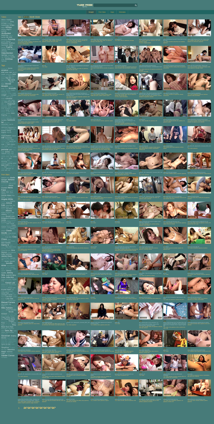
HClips (12, 25)
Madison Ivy (4, 300)
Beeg (12, 21)
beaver (25, 351)
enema (83, 147)
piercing (10, 147)
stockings (4, 161)
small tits (28, 69)
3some (10, 68)
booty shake (129, 250)
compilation (4, 93)
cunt (9, 100)
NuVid (3, 37)
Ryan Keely (4, 328)
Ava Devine (10, 214)
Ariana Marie (5, 207)
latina (10, 129)
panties (11, 146)
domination (4, 105)
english (14, 107)
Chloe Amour (12, 233)
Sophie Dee (4, 342)
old (6, 144)
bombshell (50, 222)
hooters (19, 402)
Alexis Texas (10, 190)
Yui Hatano (4, 357)
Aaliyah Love (5, 177)
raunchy (120, 198)
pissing (14, 147)
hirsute (25, 95)
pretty (14, 149)
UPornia (4, 51)
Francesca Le (10, 248)
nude (2, 144)
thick (57, 41)
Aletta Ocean (12, 183)
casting (3, 90)
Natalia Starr (4, 312)
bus (125, 66)
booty (2, 88)
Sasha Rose (4, 334)
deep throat (8, 102)
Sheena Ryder (12, 339)
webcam (8, 168)
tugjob (130, 275)
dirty (5, 104)
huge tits (11, 124)
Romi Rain (9, 327)
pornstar (5, 149)
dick (14, 102)
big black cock (51, 323)
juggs (32, 402)
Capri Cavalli (10, 223)
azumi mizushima (124, 96)
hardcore (11, 120)
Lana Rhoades (9, 291)
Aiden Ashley (12, 182)
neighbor (122, 124)
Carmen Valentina (6, 225)
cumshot (8, 98)
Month (32, 17)
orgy (2, 146)
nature (3, 142)
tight (11, 165)
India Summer (6, 254)
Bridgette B (5, 218)
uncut (127, 174)
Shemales (122, 12)
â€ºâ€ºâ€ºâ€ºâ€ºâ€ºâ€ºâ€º (40, 407)
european (7, 108)
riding (8, 153)
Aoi (14, 205)
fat (6, 111)
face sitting (78, 400)
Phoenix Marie (9, 319)
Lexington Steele (6, 295)
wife (6, 170)
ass (10, 72)
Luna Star (9, 299)
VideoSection (7, 53)
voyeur (108, 95)
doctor (124, 351)
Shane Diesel (10, 338)
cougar (10, 93)
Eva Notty (3, 248)
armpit (167, 147)
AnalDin (9, 20)
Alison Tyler (5, 192)
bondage (11, 86)
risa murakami (26, 150)
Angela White (7, 199)
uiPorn (13, 49)
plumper (152, 96)
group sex (9, 118)
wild (9, 170)
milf (2, 138)
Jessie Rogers (8, 269)
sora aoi (49, 300)
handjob (4, 120)
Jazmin (3, 263)
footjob (30, 197)
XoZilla (12, 57)
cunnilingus (4, 100)
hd (2, 122)
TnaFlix (9, 47)
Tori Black (12, 347)
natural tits (12, 141)
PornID (3, 41)
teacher (189, 224)
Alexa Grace (4, 185)
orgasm (12, 144)
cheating (8, 90)
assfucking (9, 74)
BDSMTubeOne (5, 21)
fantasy (3, 111)
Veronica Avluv (9, 353)
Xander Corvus (7, 355)
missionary (8, 138)
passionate (4, 147)
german (9, 116)
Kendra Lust (4, 286)
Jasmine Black (5, 258)
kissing (6, 129)
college (8, 91)
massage (3, 134)
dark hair (58, 400)
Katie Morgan (8, 281)
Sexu (11, 45)
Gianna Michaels (5, 250)
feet (9, 111)
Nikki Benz (10, 314)
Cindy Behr (8, 237)
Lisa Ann (9, 297)
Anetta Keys (9, 197)
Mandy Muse (11, 300)
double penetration (6, 106)
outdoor (6, 146)
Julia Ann (10, 277)
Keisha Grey (4, 284)
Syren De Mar (6, 344)
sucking (9, 163)
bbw (9, 76)
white (2, 170)
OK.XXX (9, 37)
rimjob (201, 68)
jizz (15, 127)
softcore (6, 158)
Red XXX (8, 323)
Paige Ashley (5, 317)
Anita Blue (9, 205)
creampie (13, 95)
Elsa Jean (9, 247)
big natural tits (5, 82)
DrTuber (4, 23)
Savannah (5, 336)
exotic (104, 40)
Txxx (8, 49)
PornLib (8, 41)
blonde (8, 84)
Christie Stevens (5, 235)
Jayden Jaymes (9, 261)
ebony (9, 107)
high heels (7, 122)
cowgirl (3, 95)
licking (9, 130)
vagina (111, 120)
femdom (8, 113)
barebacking (4, 76)
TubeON (3, 49)
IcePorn (3, 31)
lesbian (3, 130)
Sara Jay (9, 330)
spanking (3, 160)
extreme (59, 376)
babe (14, 74)
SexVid (3, 47)
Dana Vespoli (11, 241)
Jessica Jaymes (5, 267)
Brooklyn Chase (6, 222)
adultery (22, 94)
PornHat (11, 39)
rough (12, 153)
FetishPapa (5, 25)
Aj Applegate (4, 183)
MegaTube (4, 35)
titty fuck (31, 42)
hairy (14, 118)
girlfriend (3, 118)
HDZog (3, 29)
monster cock (4, 141)
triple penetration (126, 68)
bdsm (13, 76)
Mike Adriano (7, 308)
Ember (14, 247)
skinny (8, 156)
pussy (7, 152)
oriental (48, 41)
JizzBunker (6, 33)
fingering (4, 115)
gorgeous (179, 400)
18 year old (4, 68)
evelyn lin (25, 250)
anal (2, 72)
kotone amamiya (26, 200)
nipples (12, 142)
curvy (13, 100)
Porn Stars (102, 12)
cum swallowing (148, 298)
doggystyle (11, 104)
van (167, 328)
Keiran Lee (10, 283)
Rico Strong (8, 325)
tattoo (14, 163)
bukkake (171, 173)
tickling (165, 148)
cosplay (37, 122)
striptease (4, 163)
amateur (4, 70)
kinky (2, 129)
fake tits (12, 110)
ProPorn (12, 43)
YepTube (4, 61)
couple (14, 93)
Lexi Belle (11, 293)
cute (2, 102)
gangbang (4, 116)
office (86, 197)
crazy (8, 95)
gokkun (175, 173)
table (19, 198)
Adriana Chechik (7, 181)
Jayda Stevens (8, 259)
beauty (3, 78)
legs (14, 129)
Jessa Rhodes (11, 265)
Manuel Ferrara (8, 302)
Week (37, 17)
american (11, 70)
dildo (2, 104)
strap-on (10, 161)
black (3, 84)
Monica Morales (11, 310)
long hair (9, 132)
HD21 (3, 27)
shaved (3, 156)
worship (74, 401)
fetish (13, 113)
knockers (25, 174)
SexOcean (4, 45)
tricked (148, 225)
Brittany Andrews (11, 220)
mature (14, 136)
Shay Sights (4, 339)
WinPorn (7, 57)
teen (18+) (5, 165)
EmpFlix (9, 23)
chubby (13, 90)
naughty (7, 142)
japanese (11, 127)
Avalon (3, 216)
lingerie (3, 132)
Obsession (12, 315)
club (170, 327)
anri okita (146, 71)
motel (51, 95)
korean (24, 69)
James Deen (6, 256)
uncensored (11, 167)
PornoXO (4, 43)
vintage (3, 168)
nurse (159, 40)
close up (3, 91)
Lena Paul (5, 293)
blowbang (26, 173)
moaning (3, 139)
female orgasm (156, 147)
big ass (8, 78)
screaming (8, 155)
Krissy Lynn (11, 287)
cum (7, 96)
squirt (8, 160)
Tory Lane (4, 349)
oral (8, 144)
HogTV (8, 29)
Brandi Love (10, 216)
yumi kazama (26, 44)
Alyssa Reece (10, 193)
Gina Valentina (12, 252)
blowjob (4, 86)
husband (3, 125)
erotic (2, 108)
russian (3, 155)
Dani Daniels (6, 243)
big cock (11, 80)
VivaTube (11, 55)
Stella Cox (10, 342)
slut (11, 156)
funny (9, 115)
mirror (177, 327)
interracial (4, 127)
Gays (112, 12)
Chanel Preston (11, 227)
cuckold (3, 96)
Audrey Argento (6, 212)
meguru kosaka (147, 42)
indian (8, 125)
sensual (14, 155)
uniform (100, 95)
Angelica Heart (5, 201)
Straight (91, 12)
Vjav (2, 57)
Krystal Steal (6, 289)
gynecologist (145, 148)
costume (130, 298)
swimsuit (149, 198)
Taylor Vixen (7, 346)
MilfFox (11, 35)
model (8, 139)
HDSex (8, 27)
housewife (46, 149)
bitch (170, 197)
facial (7, 110)
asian (7, 72)
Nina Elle (7, 315)
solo (10, 158)
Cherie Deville (6, 231)
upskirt (104, 95)
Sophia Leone (12, 341)
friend (32, 68)
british (6, 88)
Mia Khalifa (4, 304)
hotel (43, 95)
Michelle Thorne (11, 306)
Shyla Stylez (4, 341)
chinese (25, 222)
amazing (27, 94)
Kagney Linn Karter (6, 279)
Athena (9, 211)
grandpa (63, 148)
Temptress (5, 347)
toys (5, 167)
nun (170, 224)
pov (10, 150)
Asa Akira (9, 209)
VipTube (4, 55)
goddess (20, 95)
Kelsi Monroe (12, 284)
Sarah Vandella (10, 332)
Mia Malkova (6, 305)
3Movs (3, 20)
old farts (81, 248)
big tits (11, 82)
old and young (21, 42)
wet (13, 168)
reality (12, 152)
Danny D (5, 245)
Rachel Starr (4, 321)
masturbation (6, 136)
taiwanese (22, 224)
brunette (12, 88)
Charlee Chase (5, 228)
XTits (2, 59)
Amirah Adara (6, 195)
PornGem (4, 39)
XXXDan (9, 59)
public (2, 152)
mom (12, 139)
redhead (3, 153)
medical (141, 149)
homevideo (4, 124)
